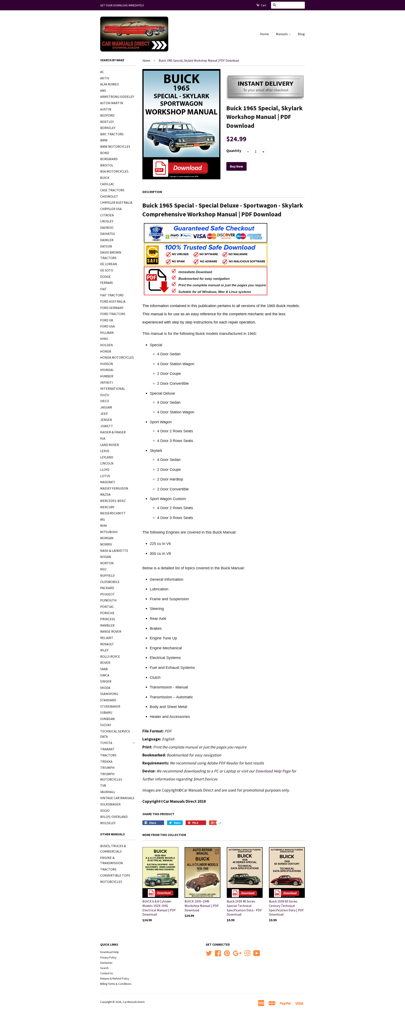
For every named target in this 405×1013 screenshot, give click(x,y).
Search (104, 968)
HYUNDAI (106, 370)
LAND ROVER (109, 445)
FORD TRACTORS (112, 314)
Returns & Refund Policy (114, 978)
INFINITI (106, 382)
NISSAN (105, 557)
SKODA (105, 688)
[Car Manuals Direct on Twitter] (209, 953)
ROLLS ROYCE (110, 656)
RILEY (104, 650)
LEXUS (104, 451)
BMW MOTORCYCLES (115, 146)
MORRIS (106, 544)
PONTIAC (107, 606)
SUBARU (106, 712)
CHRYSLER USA (111, 209)
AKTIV (104, 78)
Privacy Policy (108, 957)
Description (152, 192)
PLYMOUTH (108, 600)
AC (102, 72)
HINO (104, 339)
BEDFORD (107, 115)
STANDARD (108, 700)
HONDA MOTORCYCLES (117, 357)
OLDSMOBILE (110, 582)
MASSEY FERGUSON (114, 488)
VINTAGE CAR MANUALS (117, 798)
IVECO (104, 401)
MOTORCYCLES (111, 882)
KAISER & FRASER (113, 432)
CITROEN (107, 215)
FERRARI (106, 283)
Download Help (268, 770)
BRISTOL (106, 165)
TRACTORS (108, 755)
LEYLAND (106, 457)
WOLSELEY (108, 823)
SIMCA (104, 675)
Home (264, 34)
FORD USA (107, 326)
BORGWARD (109, 159)
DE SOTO (106, 270)
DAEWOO (106, 227)
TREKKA (106, 761)
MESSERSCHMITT (113, 513)
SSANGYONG (109, 694)
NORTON (107, 563)
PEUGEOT (107, 594)
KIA (102, 438)
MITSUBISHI (109, 532)
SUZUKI (105, 725)
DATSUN (106, 246)
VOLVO (105, 810)
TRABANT (107, 749)
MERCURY (107, 507)
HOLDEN (106, 345)
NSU (103, 569)
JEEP (104, 413)
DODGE (105, 276)
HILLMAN (107, 332)
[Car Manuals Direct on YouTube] (256, 953)
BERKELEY (107, 128)
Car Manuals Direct (133, 1002)
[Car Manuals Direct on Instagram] (247, 953)
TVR (103, 785)
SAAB (104, 669)
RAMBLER (107, 625)
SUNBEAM (107, 719)
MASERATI (107, 482)
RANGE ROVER (110, 631)
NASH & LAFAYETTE (114, 550)
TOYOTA (106, 743)
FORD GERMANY (111, 308)
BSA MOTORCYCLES (114, 171)
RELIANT (106, 638)
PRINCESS (107, 619)
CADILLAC (107, 184)
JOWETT (106, 426)
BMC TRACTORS (112, 134)
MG (102, 519)
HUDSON (106, 364)
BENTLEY (107, 122)
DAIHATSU (107, 234)
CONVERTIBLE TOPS (115, 875)
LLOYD (104, 469)
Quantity (233, 150)
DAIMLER (106, 240)
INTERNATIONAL (112, 388)
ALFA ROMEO (109, 84)
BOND (104, 153)
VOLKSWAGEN (110, 804)
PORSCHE (107, 613)
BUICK (104, 178)
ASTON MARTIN (111, 103)
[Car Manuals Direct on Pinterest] (227, 953)
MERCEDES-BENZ (113, 501)
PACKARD (107, 588)
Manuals (282, 34)
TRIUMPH (107, 767)
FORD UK (106, 320)
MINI (103, 525)
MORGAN (106, 538)
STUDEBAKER (110, 706)
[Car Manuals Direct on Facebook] (218, 953)
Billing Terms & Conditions (115, 984)
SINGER (105, 681)
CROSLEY (106, 221)
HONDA (105, 351)
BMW (104, 140)
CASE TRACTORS (112, 190)
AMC (103, 90)
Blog (301, 34)
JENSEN (106, 420)
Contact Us (106, 973)
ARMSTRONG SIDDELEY (117, 97)
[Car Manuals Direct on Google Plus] (237, 953)
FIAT (103, 289)
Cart (263, 5)
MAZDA (105, 494)
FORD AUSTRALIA (113, 301)
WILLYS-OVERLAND (114, 817)
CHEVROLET (109, 196)
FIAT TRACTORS (112, 295)
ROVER (105, 662)
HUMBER (106, 376)
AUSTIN (105, 109)
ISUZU (104, 395)
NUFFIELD (107, 575)
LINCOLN (106, 463)
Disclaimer (106, 963)
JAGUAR (106, 407)
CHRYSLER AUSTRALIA (116, 202)
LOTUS (105, 476)
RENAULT (107, 644)
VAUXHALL (107, 792)
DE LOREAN (108, 264)
